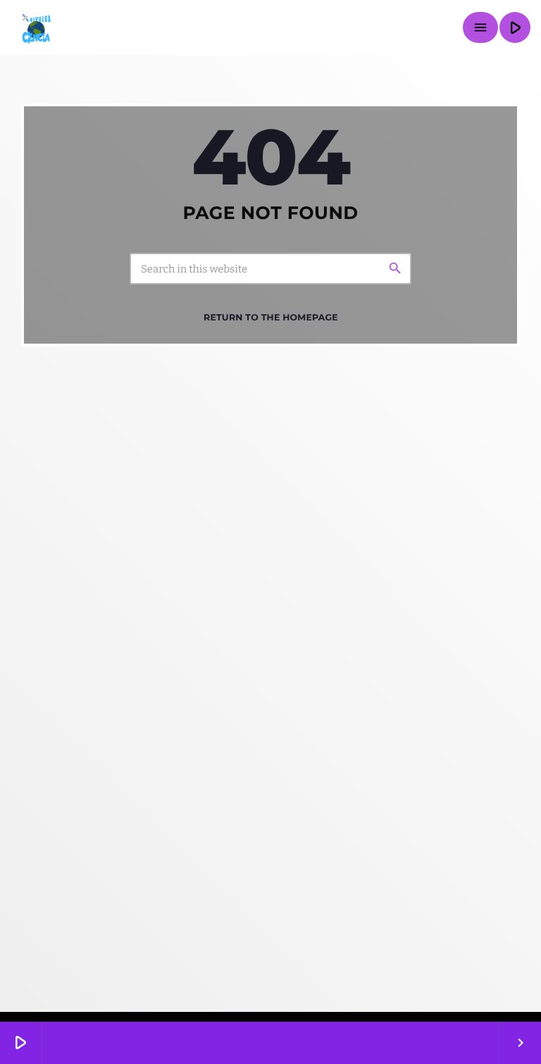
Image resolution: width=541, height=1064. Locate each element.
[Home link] (35, 27)
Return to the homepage (271, 318)
